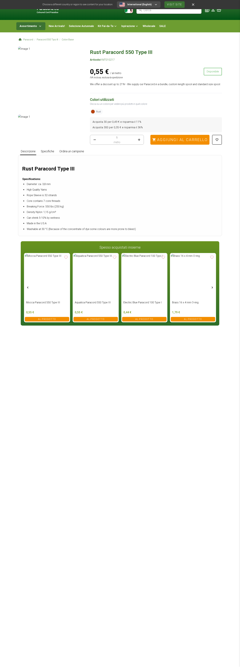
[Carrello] (219, 10)
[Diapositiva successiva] (212, 287)
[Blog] (207, 10)
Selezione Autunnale (81, 26)
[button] (107, 26)
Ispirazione (128, 26)
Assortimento (28, 26)
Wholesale (149, 26)
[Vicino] (193, 4)
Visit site (174, 4)
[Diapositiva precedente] (27, 287)
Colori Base (68, 39)
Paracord (28, 39)
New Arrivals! (57, 26)
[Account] (213, 10)
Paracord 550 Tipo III (47, 39)
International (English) (139, 4)
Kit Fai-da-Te (105, 26)
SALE (162, 26)
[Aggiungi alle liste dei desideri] (217, 140)
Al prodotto (47, 319)
